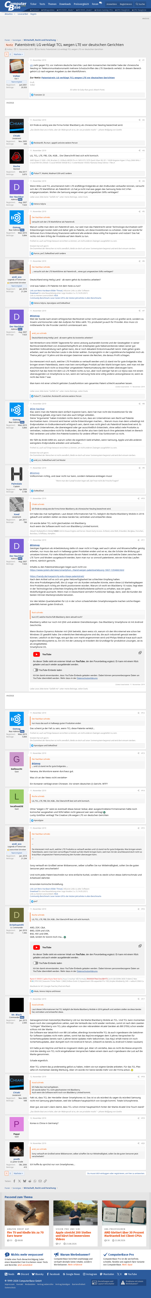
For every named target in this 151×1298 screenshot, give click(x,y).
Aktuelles (9, 14)
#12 (143, 713)
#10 (143, 498)
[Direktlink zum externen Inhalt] (140, 652)
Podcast (35, 10)
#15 (143, 828)
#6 (143, 261)
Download (34, 293)
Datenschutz (10, 1287)
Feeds (11, 1274)
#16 (143, 909)
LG (31, 65)
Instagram (91, 1274)
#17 (143, 999)
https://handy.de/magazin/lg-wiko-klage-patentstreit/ (57, 576)
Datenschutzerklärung (87, 678)
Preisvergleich (81, 4)
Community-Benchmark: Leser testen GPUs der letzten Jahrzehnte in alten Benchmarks (65, 298)
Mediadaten (30, 1284)
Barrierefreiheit (78, 1284)
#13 (143, 753)
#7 (143, 310)
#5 (143, 211)
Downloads (65, 4)
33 (10, 1240)
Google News (73, 1274)
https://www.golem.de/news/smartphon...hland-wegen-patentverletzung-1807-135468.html (77, 569)
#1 (143, 60)
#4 (143, 181)
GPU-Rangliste (123, 10)
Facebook (55, 1274)
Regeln (33, 14)
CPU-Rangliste (140, 10)
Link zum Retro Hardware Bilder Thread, (46, 290)
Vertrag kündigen (62, 1284)
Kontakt (19, 1284)
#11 (143, 540)
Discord (25, 1274)
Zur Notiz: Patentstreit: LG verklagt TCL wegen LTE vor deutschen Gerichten (70, 49)
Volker (10, 49)
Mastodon (108, 1274)
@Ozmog (35, 315)
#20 (143, 1143)
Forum (95, 4)
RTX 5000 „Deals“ (66, 10)
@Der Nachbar (37, 408)
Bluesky (39, 1274)
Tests (42, 4)
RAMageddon (48, 10)
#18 (143, 1076)
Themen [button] (52, 4)
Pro (20, 199)
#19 (143, 1118)
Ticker (33, 4)
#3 (143, 150)
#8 (143, 403)
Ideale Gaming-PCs (104, 10)
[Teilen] (139, 60)
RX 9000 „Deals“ (85, 10)
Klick (56, 295)
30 (108, 1240)
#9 (143, 468)
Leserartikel (23, 14)
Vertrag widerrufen (45, 1284)
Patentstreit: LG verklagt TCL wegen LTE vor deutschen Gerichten (78, 77)
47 (59, 1244)
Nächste (17, 54)
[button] (15, 14)
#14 (143, 790)
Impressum (9, 1284)
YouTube (132, 1274)
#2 (143, 120)
